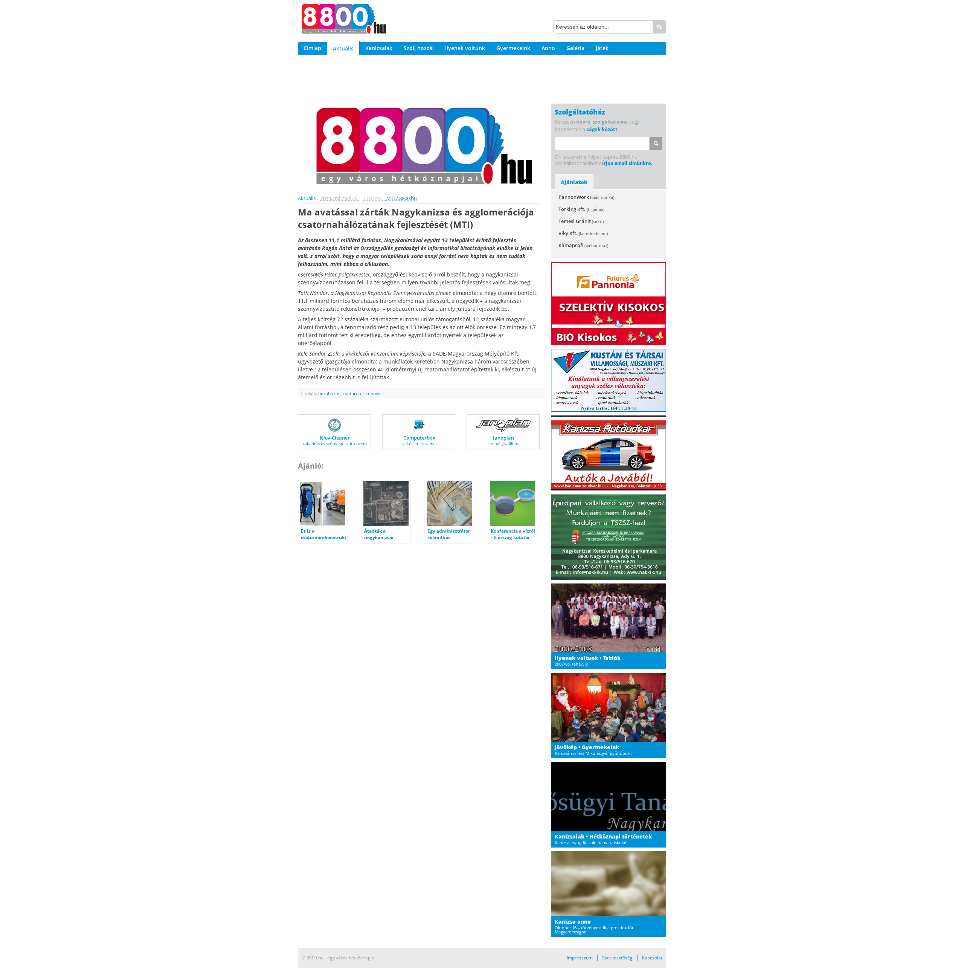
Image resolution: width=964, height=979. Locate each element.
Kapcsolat (652, 958)
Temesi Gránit (581, 221)
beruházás (329, 393)
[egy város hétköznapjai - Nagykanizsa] (344, 20)
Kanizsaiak (378, 48)
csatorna (352, 393)
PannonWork (586, 197)
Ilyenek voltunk (465, 48)
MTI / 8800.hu (401, 198)
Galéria (575, 48)
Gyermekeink (513, 48)
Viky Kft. (583, 233)
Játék (602, 48)
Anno (548, 48)
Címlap (312, 48)
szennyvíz (373, 393)
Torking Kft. (581, 209)
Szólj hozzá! (419, 48)
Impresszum (580, 958)
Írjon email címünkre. (627, 163)
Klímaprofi (583, 245)
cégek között (602, 129)
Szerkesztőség (617, 958)
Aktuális (343, 48)
